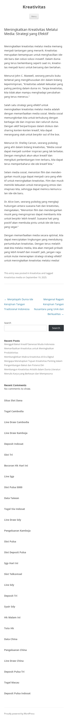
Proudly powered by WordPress (19, 713)
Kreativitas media (13, 277)
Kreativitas (34, 7)
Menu (34, 16)
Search (7, 322)
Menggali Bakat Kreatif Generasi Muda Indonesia (29, 344)
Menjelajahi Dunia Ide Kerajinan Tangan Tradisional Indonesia (18, 304)
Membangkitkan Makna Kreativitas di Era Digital (29, 356)
